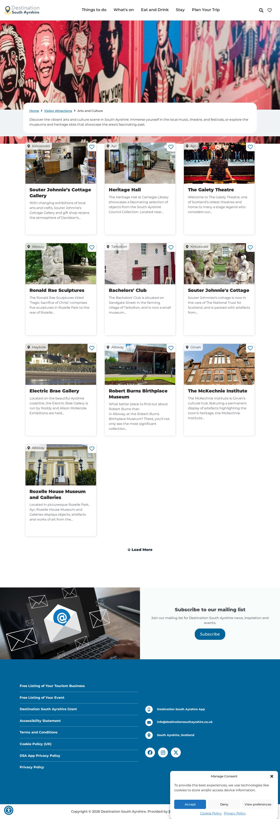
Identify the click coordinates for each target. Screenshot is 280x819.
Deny (224, 804)
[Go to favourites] (270, 10)
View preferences (258, 804)
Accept (190, 804)
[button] (272, 776)
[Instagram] (163, 752)
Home (34, 111)
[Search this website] (262, 10)
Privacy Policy (235, 813)
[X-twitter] (176, 752)
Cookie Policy (211, 813)
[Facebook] (150, 752)
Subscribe (210, 634)
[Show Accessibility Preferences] (8, 810)
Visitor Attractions (58, 111)
